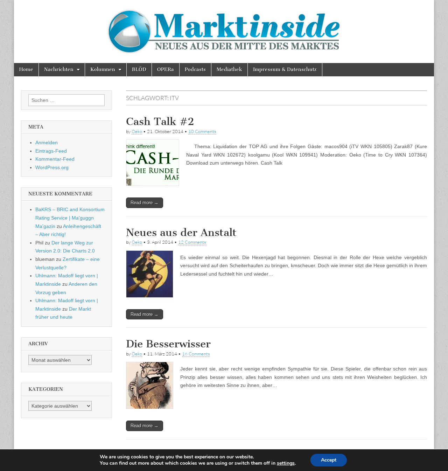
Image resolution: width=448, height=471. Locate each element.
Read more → (145, 202)
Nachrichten (59, 69)
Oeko (137, 131)
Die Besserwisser (168, 344)
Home (26, 69)
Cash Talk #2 (160, 121)
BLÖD (139, 69)
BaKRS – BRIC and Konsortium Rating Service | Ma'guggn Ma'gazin (70, 218)
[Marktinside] (224, 31)
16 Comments (196, 353)
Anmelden (46, 142)
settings (286, 463)
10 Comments (202, 131)
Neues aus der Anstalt (181, 232)
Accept (328, 460)
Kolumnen (102, 69)
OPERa (165, 69)
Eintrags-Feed (51, 151)
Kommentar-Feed (55, 159)
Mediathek (229, 69)
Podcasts (195, 69)
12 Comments (192, 242)
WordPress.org (52, 167)
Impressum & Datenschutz (285, 69)
